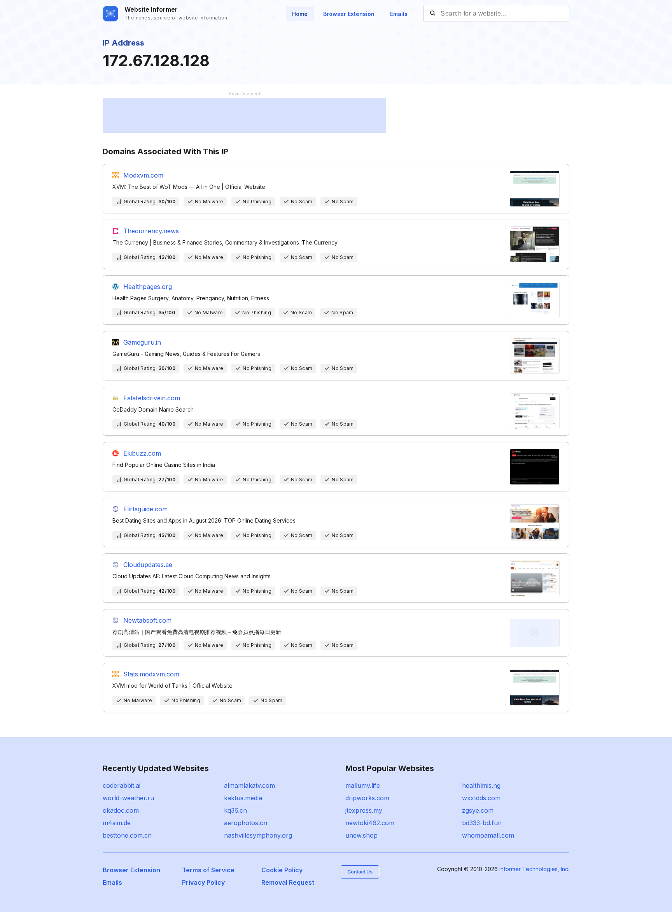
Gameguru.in (142, 342)
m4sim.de (117, 823)
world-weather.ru (128, 798)
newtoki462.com (369, 823)
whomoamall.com (488, 835)
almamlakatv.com (249, 785)
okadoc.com (121, 810)
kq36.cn (235, 810)
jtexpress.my (363, 810)
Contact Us (360, 872)
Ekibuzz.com (142, 453)
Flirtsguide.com (145, 509)
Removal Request (287, 882)
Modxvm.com (143, 175)
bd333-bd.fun (482, 823)
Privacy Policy (203, 882)
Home (300, 14)
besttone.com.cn (127, 835)
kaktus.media (243, 798)
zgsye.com (478, 810)
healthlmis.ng (481, 785)
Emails (399, 14)
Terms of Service (208, 870)
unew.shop (361, 835)
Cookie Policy (282, 870)
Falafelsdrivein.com (151, 398)
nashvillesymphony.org (258, 835)
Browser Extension (348, 14)
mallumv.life (362, 785)
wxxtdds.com (481, 798)
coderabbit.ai (121, 785)
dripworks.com (367, 798)
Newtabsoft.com (147, 620)
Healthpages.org (147, 287)
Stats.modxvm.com (151, 674)
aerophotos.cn (245, 823)
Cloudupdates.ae (147, 565)
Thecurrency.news (151, 231)
